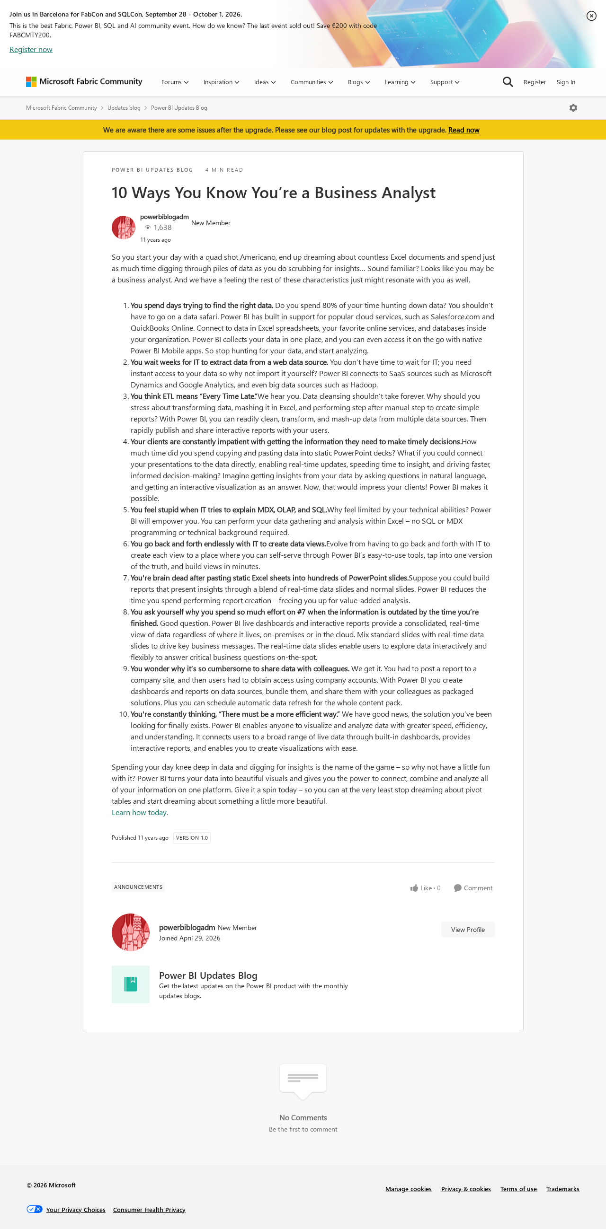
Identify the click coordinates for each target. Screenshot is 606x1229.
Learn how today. (140, 812)
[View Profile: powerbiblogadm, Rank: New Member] (123, 227)
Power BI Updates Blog (179, 107)
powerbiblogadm (164, 216)
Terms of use (518, 1189)
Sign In (566, 82)
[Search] (508, 82)
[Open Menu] (573, 107)
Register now (31, 49)
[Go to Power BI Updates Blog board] (131, 984)
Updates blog (124, 107)
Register (535, 82)
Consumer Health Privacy (149, 1209)
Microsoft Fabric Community (61, 107)
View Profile (468, 929)
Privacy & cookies (466, 1189)
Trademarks (562, 1189)
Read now (464, 129)
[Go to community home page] (84, 82)
